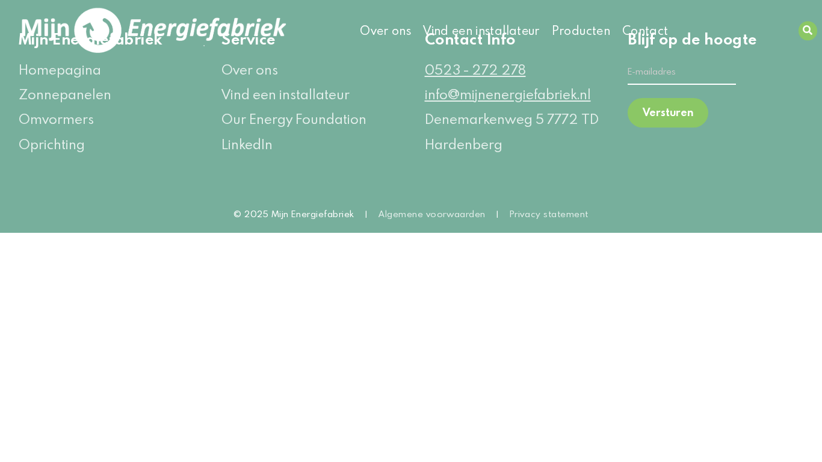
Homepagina (60, 69)
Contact (645, 30)
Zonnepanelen (65, 94)
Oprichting (52, 144)
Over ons (385, 30)
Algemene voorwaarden (432, 214)
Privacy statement (549, 214)
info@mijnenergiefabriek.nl (508, 94)
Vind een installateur (481, 30)
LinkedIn (247, 144)
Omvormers (56, 119)
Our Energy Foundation (293, 119)
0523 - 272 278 (475, 69)
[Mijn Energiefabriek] (107, 31)
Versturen (668, 112)
